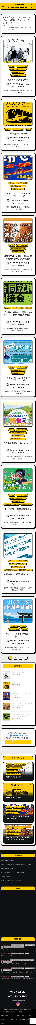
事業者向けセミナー (18, 72)
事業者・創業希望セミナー (18, 69)
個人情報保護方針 (24, 1019)
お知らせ (11, 66)
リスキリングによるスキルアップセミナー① (18, 379)
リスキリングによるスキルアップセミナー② (18, 194)
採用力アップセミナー (18, 79)
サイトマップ (14, 1019)
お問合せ (3, 1023)
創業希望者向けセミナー (18, 75)
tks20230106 (14, 84)
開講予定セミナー (26, 504)
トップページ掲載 (22, 66)
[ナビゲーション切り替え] (2, 6)
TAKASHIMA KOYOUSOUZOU (17, 6)
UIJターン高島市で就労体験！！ (18, 635)
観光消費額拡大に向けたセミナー (18, 444)
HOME (2, 1012)
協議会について (5, 1019)
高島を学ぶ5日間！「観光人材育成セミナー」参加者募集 (18, 257)
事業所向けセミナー (11, 1012)
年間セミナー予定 (26, 1016)
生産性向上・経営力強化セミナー (18, 575)
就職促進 (28, 129)
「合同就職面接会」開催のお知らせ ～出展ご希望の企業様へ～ (18, 315)
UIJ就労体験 (14, 626)
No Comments (19, 87)
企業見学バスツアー (18, 133)
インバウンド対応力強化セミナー (18, 510)
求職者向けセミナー (18, 189)
